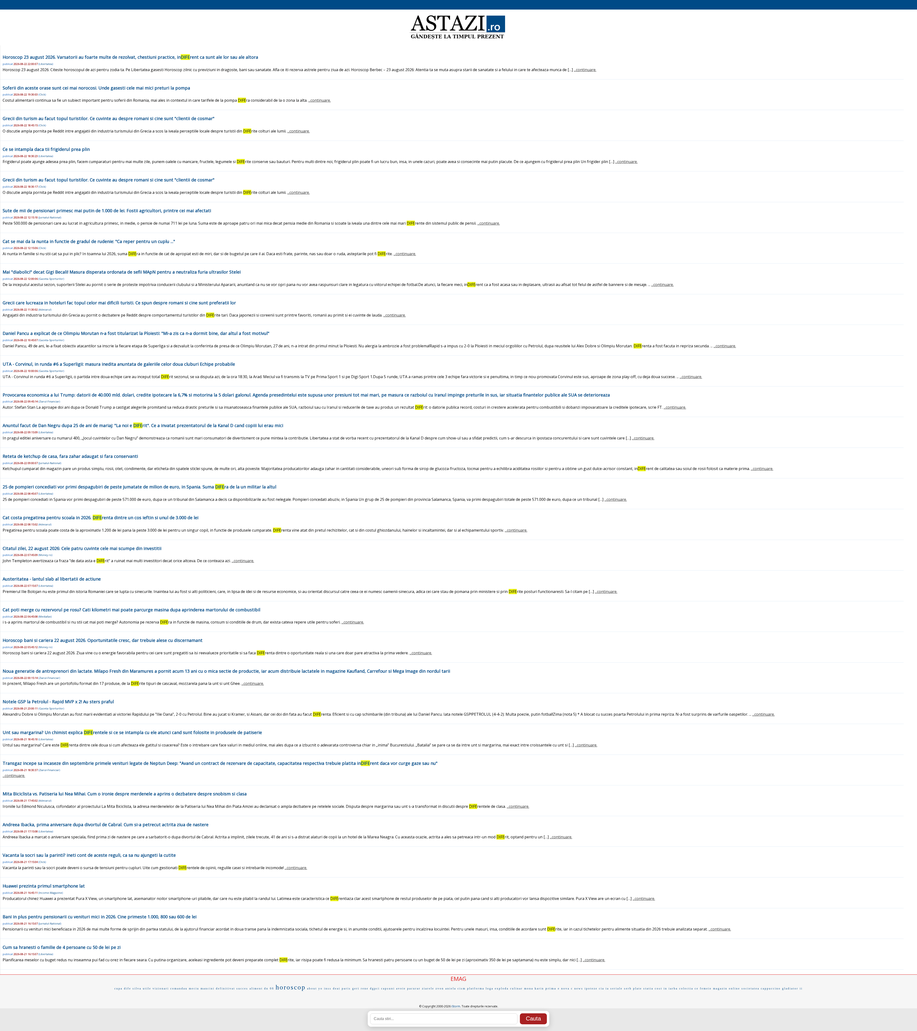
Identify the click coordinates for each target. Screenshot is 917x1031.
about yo (315, 988)
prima (550, 988)
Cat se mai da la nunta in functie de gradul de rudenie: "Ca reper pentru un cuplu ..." (89, 241)
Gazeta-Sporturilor (51, 278)
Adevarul (45, 309)
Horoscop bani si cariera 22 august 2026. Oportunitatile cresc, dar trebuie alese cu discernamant (103, 640)
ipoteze (591, 988)
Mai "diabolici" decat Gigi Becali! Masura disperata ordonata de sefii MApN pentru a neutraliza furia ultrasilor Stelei (122, 272)
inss (327, 988)
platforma (475, 988)
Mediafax (45, 616)
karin (539, 988)
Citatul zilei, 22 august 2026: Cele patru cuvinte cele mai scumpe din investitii (82, 548)
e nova (564, 988)
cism (462, 988)
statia (648, 988)
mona (528, 988)
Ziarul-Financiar (49, 401)
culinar (516, 988)
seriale (616, 988)
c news (577, 988)
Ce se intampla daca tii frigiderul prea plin (46, 149)
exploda (502, 988)
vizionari (161, 988)
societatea (750, 988)
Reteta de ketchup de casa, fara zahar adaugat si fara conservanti (70, 456)
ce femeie (703, 988)
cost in (661, 988)
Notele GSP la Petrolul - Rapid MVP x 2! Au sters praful (58, 701)
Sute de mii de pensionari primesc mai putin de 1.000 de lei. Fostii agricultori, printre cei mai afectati (107, 210)
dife (127, 988)
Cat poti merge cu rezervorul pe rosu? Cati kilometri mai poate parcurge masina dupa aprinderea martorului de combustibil (131, 610)
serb (628, 988)
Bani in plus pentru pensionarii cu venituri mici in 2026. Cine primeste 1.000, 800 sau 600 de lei (100, 917)
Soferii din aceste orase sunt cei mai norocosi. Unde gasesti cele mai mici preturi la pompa (96, 88)
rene (364, 988)
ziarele (428, 988)
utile (147, 988)
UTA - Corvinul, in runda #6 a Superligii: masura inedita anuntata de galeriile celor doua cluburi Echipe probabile (119, 364)
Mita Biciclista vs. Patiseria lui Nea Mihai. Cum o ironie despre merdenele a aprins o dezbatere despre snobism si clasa (125, 794)
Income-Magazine (50, 892)
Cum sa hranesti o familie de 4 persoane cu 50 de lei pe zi (62, 947)
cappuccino (771, 988)
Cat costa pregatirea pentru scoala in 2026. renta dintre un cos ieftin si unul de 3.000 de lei (100, 517)
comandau (178, 988)
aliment (256, 988)
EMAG (458, 979)
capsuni (388, 988)
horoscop (291, 987)
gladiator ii (792, 988)
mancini (207, 988)
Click (42, 94)
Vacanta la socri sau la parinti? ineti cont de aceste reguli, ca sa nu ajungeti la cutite (89, 855)
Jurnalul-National (49, 217)
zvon (440, 988)
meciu (194, 988)
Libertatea (45, 64)
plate (637, 988)
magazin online (726, 988)
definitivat (225, 988)
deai (336, 988)
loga (489, 988)
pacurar (414, 988)
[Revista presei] (457, 39)
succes (242, 988)
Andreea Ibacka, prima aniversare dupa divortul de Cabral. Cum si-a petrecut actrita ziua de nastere (105, 824)
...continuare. (585, 69)
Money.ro (45, 555)
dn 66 (269, 988)
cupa (118, 988)
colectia (686, 988)
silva (137, 988)
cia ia (604, 988)
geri (355, 988)
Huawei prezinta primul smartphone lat (44, 886)
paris (346, 988)
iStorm (455, 1006)
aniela (450, 988)
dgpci (375, 988)
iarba (673, 988)
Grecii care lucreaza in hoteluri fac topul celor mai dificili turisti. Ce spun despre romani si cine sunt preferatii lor (119, 303)
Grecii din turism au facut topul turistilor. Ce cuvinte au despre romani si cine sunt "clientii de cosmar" (108, 118)
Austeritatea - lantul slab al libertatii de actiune (52, 579)
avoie (401, 988)
